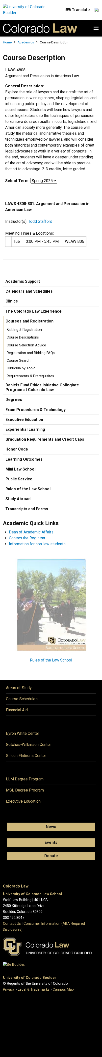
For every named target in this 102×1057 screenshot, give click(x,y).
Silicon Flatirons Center (26, 755)
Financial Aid (17, 710)
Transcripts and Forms (26, 509)
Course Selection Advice (26, 345)
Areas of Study (19, 687)
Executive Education (24, 419)
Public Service (18, 479)
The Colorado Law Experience (33, 311)
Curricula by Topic (21, 368)
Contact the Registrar (27, 538)
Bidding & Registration (24, 330)
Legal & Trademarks (34, 989)
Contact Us (12, 924)
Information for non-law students (37, 544)
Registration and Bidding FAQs (31, 353)
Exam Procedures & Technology (35, 409)
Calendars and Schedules (29, 291)
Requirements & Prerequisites (30, 376)
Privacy (9, 989)
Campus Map (63, 989)
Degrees (13, 399)
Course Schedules (22, 699)
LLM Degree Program (25, 779)
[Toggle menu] (96, 28)
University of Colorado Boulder (29, 978)
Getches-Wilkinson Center (28, 744)
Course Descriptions (23, 337)
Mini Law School (20, 469)
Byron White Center (22, 733)
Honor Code (16, 449)
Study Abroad (17, 498)
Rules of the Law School (28, 489)
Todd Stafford (40, 221)
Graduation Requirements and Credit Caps (44, 439)
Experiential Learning (25, 429)
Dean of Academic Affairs (31, 532)
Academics (26, 42)
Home (7, 42)
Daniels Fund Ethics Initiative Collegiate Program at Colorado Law (42, 387)
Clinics (11, 301)
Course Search (18, 361)
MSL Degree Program (25, 790)
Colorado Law (15, 886)
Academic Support (22, 281)
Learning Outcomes (24, 459)
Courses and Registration (29, 321)
